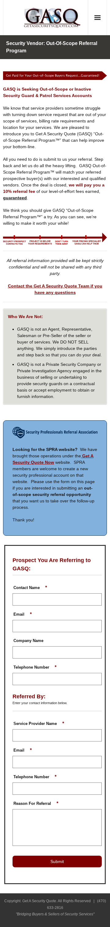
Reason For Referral (35, 803)
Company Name (28, 641)
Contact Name (30, 587)
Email (22, 614)
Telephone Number (35, 667)
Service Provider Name (38, 723)
